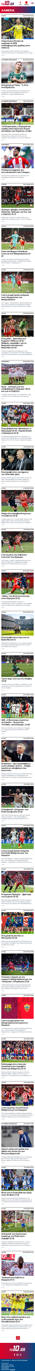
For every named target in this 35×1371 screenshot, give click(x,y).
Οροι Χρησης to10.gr (7, 1366)
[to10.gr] (7, 3)
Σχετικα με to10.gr (7, 1365)
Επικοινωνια (5, 1368)
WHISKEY (12, 1369)
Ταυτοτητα (5, 1363)
